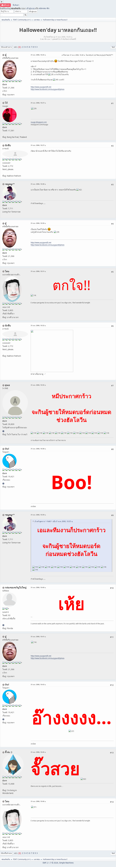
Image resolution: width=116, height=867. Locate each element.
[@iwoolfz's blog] (3, 483)
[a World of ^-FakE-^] (3, 431)
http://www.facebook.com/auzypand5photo (47, 89)
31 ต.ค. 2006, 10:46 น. (38, 801)
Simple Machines (66, 862)
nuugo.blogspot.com (39, 122)
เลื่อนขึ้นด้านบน (6, 853)
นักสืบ (8, 145)
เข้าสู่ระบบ (30, 8)
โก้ (6, 102)
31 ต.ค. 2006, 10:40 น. (38, 587)
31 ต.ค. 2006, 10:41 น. (38, 636)
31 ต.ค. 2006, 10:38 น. (38, 449)
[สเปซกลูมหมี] (3, 625)
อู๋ (5, 54)
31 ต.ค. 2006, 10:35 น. (38, 385)
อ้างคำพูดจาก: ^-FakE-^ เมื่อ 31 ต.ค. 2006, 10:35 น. (54, 521)
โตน (7, 271)
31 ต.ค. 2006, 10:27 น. (38, 103)
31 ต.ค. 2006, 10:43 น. (38, 684)
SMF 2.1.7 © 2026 (50, 862)
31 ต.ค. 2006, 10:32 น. (38, 325)
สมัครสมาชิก (44, 8)
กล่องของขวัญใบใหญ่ (15, 587)
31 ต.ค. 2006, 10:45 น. (38, 752)
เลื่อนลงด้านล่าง (6, 47)
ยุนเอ (7, 385)
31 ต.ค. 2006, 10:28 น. (38, 184)
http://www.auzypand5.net (41, 87)
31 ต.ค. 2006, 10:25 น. (38, 55)
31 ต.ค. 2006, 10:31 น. (38, 271)
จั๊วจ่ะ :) (8, 752)
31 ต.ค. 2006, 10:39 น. (38, 515)
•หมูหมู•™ (10, 184)
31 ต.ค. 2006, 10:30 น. (38, 223)
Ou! (7, 448)
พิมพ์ (113, 47)
